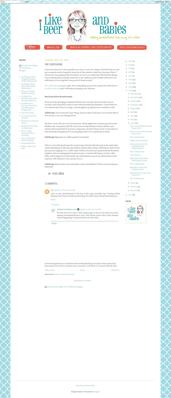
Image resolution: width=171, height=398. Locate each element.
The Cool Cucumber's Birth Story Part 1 (141, 133)
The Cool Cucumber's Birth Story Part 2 (141, 127)
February (134, 187)
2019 (130, 65)
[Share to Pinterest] (63, 173)
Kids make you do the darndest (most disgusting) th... (138, 146)
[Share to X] (58, 173)
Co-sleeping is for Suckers (28, 117)
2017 (130, 72)
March (133, 183)
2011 (130, 195)
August (133, 108)
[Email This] (53, 173)
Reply (53, 199)
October (133, 101)
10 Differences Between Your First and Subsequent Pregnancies (29, 106)
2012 (130, 90)
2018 (130, 68)
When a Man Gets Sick (28, 147)
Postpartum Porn (28, 143)
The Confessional (52, 85)
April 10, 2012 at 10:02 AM (64, 190)
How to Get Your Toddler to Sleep (28, 92)
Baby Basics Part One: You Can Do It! (140, 174)
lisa (52, 190)
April (132, 123)
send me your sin (52, 88)
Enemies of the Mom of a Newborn (29, 127)
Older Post (115, 270)
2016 (130, 76)
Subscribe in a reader (82, 280)
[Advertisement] (138, 240)
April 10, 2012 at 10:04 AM (90, 209)
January (133, 190)
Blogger (96, 392)
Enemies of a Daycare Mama (30, 122)
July (132, 112)
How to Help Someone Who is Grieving (28, 133)
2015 (130, 79)
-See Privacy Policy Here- (85, 385)
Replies (56, 205)
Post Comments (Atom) (64, 274)
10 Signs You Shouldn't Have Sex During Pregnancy (29, 98)
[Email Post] (49, 173)
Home (82, 270)
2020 (130, 61)
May (132, 119)
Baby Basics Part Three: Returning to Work (139, 159)
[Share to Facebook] (60, 173)
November (134, 97)
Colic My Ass (135, 155)
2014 (130, 83)
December (134, 94)
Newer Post (49, 270)
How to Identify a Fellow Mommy (28, 139)
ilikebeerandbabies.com (66, 209)
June (132, 116)
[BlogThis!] (55, 173)
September (135, 105)
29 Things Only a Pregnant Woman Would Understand (29, 79)
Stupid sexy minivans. (139, 140)
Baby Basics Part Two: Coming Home (138, 168)
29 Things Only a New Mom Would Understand (28, 86)
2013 (130, 87)
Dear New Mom (27, 113)
